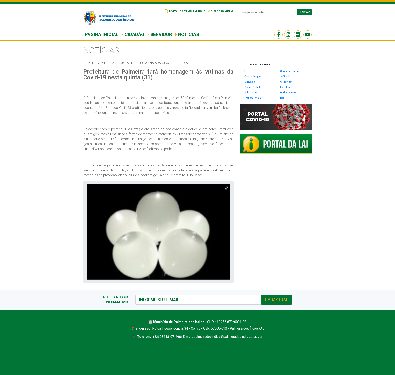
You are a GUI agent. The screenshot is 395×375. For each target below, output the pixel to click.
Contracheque (252, 76)
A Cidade (285, 76)
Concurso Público (290, 71)
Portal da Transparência (187, 11)
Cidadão (133, 34)
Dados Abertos (288, 92)
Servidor (160, 34)
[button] (226, 188)
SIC (282, 97)
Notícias (188, 34)
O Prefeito (286, 81)
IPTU (247, 71)
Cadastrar (277, 299)
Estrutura (285, 87)
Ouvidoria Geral (221, 11)
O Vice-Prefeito (252, 87)
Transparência (252, 97)
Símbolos (249, 81)
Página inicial (101, 34)
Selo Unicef (250, 92)
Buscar (304, 12)
